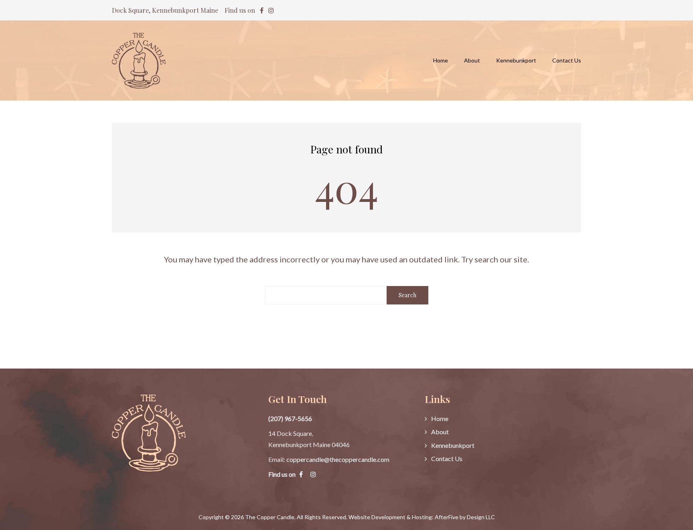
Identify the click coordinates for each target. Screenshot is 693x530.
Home (439, 418)
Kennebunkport (452, 445)
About (440, 431)
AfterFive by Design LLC (465, 517)
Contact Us (446, 458)
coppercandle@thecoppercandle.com (337, 459)
